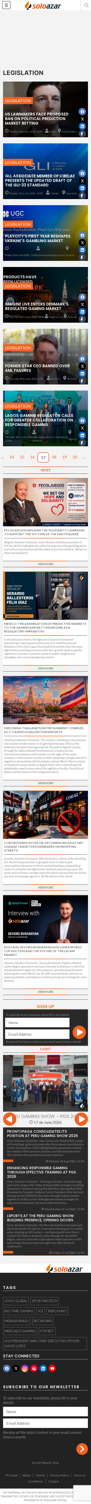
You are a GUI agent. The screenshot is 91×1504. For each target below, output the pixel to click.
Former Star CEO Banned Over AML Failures (37, 368)
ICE (40, 1311)
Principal (11, 1475)
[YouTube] (52, 1368)
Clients (40, 1475)
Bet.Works (43, 1321)
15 (22, 456)
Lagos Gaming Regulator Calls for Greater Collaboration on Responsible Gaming (39, 420)
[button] (85, 5)
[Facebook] (6, 1368)
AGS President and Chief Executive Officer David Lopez (42, 1343)
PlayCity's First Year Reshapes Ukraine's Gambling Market (38, 238)
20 (75, 456)
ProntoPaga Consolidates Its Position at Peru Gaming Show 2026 (42, 1133)
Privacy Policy (59, 1475)
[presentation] (9, 1119)
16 (32, 456)
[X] (15, 1368)
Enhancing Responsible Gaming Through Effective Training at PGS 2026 (41, 1172)
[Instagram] (25, 1368)
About (26, 1475)
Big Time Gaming (19, 1311)
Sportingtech (44, 1301)
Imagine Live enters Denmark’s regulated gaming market (37, 306)
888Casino (57, 1311)
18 (54, 456)
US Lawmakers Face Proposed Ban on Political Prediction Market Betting (37, 118)
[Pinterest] (34, 1368)
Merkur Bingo (17, 1321)
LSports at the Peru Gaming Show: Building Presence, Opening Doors (40, 1218)
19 (64, 456)
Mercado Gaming (20, 1331)
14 (11, 456)
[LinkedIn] (43, 1368)
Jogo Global (16, 1301)
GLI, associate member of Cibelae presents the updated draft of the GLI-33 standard (40, 180)
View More (45, 564)
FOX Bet (47, 1331)
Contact (53, 1481)
